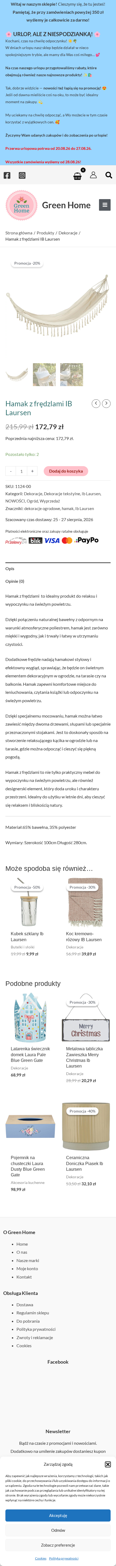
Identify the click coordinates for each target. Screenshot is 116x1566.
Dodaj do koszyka (66, 470)
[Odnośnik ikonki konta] (93, 175)
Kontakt (24, 1276)
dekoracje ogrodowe (42, 508)
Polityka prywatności (64, 1558)
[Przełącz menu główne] (105, 205)
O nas (21, 1252)
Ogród (32, 500)
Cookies (40, 1558)
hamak (68, 508)
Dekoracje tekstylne (62, 493)
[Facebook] (7, 175)
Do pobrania (28, 1321)
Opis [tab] (9, 568)
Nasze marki (27, 1260)
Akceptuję (58, 1515)
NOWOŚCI (15, 500)
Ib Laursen (91, 493)
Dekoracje (33, 493)
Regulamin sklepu (32, 1312)
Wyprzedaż (50, 500)
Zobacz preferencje (58, 1545)
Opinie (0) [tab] (14, 581)
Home (22, 1243)
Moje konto (27, 1268)
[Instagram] (22, 175)
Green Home (66, 205)
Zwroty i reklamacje (34, 1337)
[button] (108, 1464)
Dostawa (24, 1304)
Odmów (58, 1530)
